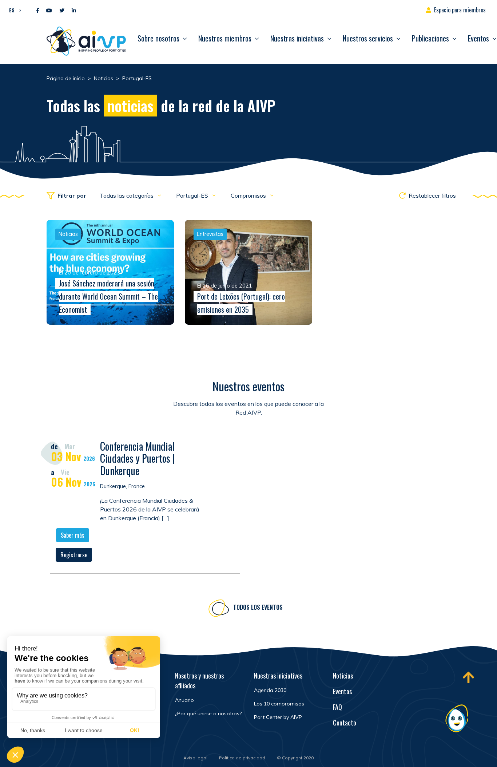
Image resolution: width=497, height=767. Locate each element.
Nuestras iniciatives (278, 675)
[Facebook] (38, 10)
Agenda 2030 (270, 690)
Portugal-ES (193, 195)
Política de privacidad (242, 757)
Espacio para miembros (460, 9)
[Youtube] (49, 10)
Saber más (72, 535)
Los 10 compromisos (279, 703)
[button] (13, 10)
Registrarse (73, 554)
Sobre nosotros (158, 38)
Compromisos (249, 195)
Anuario (184, 700)
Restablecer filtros (432, 195)
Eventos (342, 691)
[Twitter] (62, 10)
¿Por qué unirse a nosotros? (208, 713)
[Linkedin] (74, 10)
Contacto (344, 722)
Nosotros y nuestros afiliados (199, 680)
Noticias (343, 675)
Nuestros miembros (224, 38)
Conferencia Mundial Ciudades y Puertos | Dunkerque (137, 458)
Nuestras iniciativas (297, 38)
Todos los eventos (258, 607)
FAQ (337, 707)
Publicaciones (430, 38)
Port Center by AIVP (278, 717)
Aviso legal (195, 757)
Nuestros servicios (368, 38)
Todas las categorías (127, 195)
